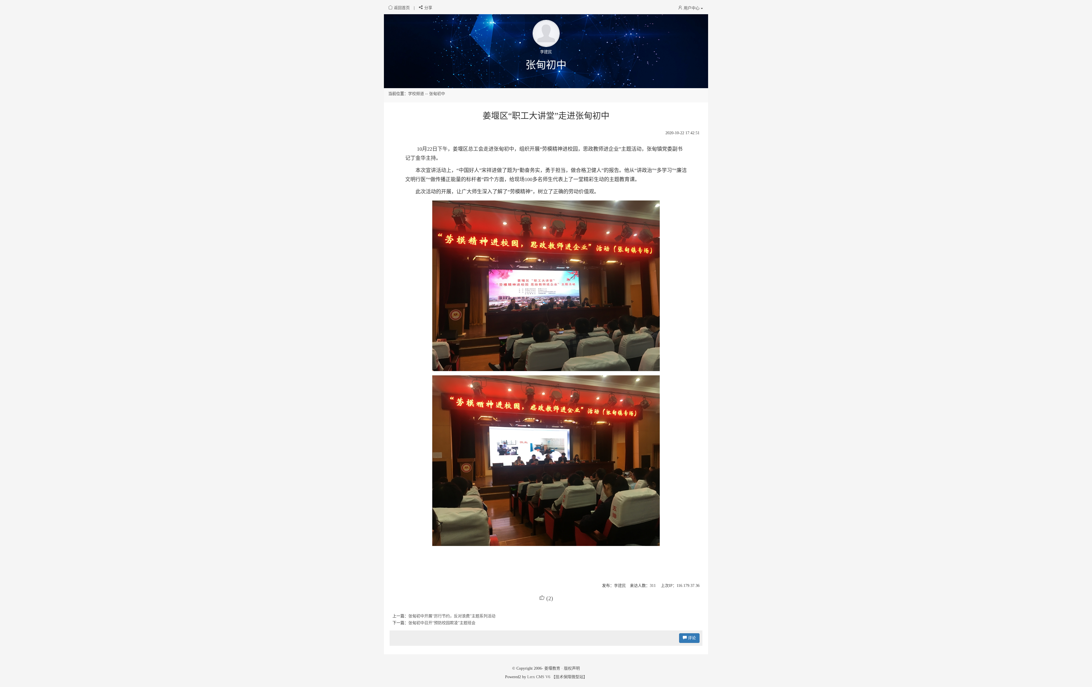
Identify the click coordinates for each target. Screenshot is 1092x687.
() (546, 598)
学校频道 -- (418, 94)
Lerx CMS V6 (538, 677)
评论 (691, 638)
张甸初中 (546, 65)
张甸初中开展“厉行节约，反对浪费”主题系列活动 (451, 616)
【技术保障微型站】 (569, 677)
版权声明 (572, 668)
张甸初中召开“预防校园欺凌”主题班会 (441, 623)
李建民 (620, 585)
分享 (427, 8)
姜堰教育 (552, 668)
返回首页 (402, 8)
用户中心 (691, 8)
